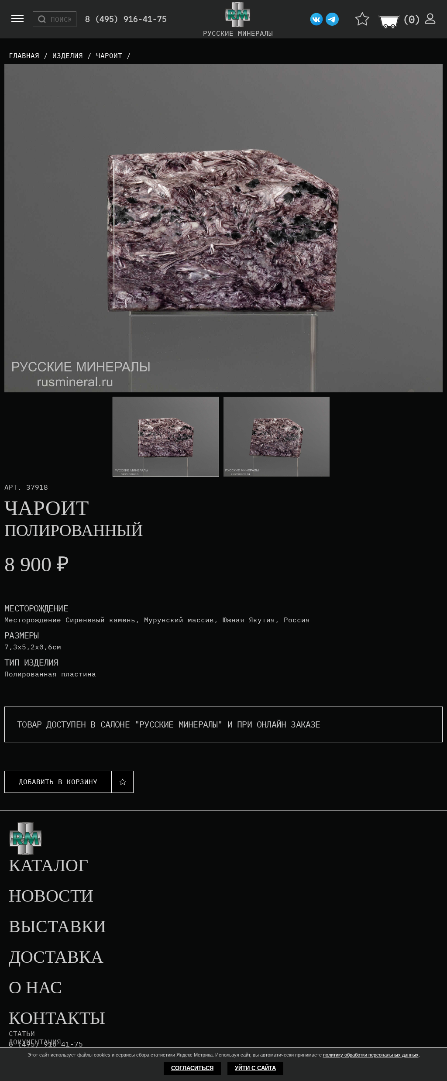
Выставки (57, 927)
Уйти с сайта (255, 1068)
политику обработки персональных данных (371, 1054)
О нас (35, 988)
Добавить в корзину (58, 781)
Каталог (48, 866)
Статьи (22, 1033)
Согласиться (192, 1068)
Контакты (57, 1018)
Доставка (56, 957)
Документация (35, 1042)
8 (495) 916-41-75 (126, 19)
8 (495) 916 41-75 (46, 1044)
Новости (51, 896)
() (411, 19)
